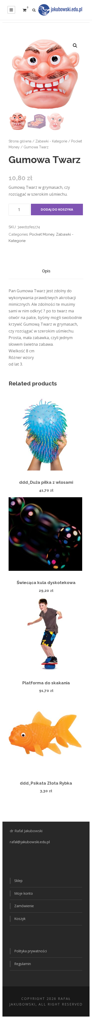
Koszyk (20, 918)
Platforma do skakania (46, 682)
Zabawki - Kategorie (51, 141)
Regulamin (22, 963)
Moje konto (23, 893)
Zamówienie (24, 906)
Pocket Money (41, 234)
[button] (75, 45)
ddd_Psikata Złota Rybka (46, 783)
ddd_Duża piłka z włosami (46, 482)
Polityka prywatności (30, 951)
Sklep (18, 880)
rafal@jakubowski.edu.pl (30, 841)
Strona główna (20, 141)
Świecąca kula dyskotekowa (46, 582)
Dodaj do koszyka (57, 209)
